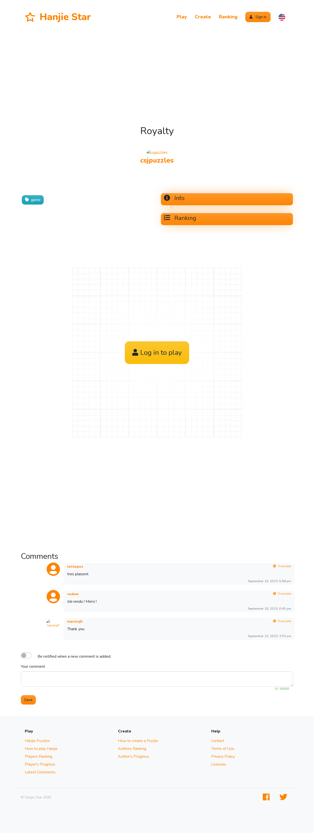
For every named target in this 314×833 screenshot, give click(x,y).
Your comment (33, 666)
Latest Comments (40, 772)
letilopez (75, 566)
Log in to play (161, 352)
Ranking (228, 16)
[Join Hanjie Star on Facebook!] (267, 797)
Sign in (260, 17)
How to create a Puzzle (138, 740)
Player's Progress (40, 764)
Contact (217, 740)
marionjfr (75, 621)
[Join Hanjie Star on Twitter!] (284, 797)
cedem (72, 594)
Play (182, 16)
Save (28, 700)
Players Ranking (38, 756)
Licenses (218, 764)
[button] (282, 17)
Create (203, 16)
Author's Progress (133, 756)
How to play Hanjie (41, 748)
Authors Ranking (132, 748)
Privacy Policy (223, 756)
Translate (284, 566)
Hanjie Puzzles (37, 740)
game (35, 200)
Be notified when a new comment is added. (74, 656)
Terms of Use (222, 748)
